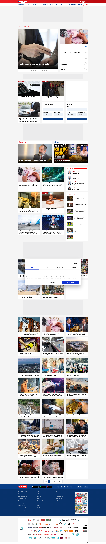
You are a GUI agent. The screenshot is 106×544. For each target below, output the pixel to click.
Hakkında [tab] (74, 267)
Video (38, 503)
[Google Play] (42, 487)
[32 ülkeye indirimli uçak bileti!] (29, 222)
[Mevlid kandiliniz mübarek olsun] (69, 183)
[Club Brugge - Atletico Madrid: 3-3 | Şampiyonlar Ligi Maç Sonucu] (70, 211)
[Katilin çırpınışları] (69, 172)
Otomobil (39, 505)
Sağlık (38, 493)
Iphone (57, 491)
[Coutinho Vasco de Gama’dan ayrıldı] (70, 230)
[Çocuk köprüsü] (69, 178)
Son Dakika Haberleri (23, 491)
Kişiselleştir (52, 282)
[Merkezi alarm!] (69, 188)
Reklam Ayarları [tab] (59, 267)
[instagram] (68, 487)
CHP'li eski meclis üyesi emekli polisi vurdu (80, 205)
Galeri (38, 507)
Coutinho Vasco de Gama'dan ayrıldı (80, 230)
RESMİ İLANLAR (72, 4)
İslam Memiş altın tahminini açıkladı (32, 161)
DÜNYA (51, 4)
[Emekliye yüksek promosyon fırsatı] (29, 174)
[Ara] (87, 2)
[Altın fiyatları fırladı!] (71, 153)
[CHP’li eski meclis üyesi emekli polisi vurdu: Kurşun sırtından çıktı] (70, 205)
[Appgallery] (49, 487)
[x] (62, 487)
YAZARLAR (63, 4)
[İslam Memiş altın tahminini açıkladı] (35, 153)
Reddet (35, 262)
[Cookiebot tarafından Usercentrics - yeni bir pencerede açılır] (74, 264)
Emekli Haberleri (22, 503)
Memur (38, 498)
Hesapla (53, 118)
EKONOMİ (34, 4)
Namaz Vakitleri (21, 505)
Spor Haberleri (21, 500)
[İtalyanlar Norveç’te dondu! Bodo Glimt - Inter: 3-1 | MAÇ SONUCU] (70, 224)
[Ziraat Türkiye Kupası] (87, 5)
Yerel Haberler (40, 500)
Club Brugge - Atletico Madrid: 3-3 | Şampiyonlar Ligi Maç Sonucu (80, 211)
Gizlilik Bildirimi (59, 496)
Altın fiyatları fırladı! (62, 161)
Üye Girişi (79, 486)
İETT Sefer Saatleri (22, 510)
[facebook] (58, 487)
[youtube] (65, 487)
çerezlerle (71, 542)
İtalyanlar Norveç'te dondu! (79, 224)
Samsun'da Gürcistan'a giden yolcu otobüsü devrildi (80, 218)
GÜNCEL (28, 4)
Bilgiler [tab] (46, 267)
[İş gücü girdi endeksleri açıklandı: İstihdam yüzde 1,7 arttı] (38, 49)
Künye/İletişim (59, 498)
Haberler (19, 24)
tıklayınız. (83, 542)
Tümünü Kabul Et (70, 282)
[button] (19, 154)
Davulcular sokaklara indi (79, 198)
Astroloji (39, 496)
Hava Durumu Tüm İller (23, 507)
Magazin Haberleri (22, 498)
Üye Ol (86, 486)
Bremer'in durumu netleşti (79, 236)
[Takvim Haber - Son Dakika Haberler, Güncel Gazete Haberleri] (22, 2)
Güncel (19, 493)
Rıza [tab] (32, 267)
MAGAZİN (45, 4)
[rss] (71, 487)
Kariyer (57, 500)
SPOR (40, 4)
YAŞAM (57, 4)
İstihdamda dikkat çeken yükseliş (34, 64)
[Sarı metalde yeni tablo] (29, 200)
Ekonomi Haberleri (22, 496)
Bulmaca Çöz (40, 491)
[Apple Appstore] (35, 487)
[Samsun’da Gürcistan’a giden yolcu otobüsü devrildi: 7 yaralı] (70, 218)
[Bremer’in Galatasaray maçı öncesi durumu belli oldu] (70, 237)
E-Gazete (39, 510)
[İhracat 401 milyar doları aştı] (53, 222)
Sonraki (60, 481)
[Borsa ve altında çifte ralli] (53, 174)
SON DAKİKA (21, 4)
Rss (57, 493)
